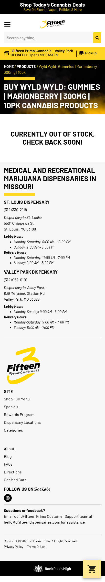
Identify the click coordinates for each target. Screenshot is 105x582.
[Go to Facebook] (8, 498)
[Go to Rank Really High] (52, 568)
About (9, 448)
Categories (13, 430)
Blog (8, 456)
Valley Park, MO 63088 (22, 299)
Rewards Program (19, 414)
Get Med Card (15, 479)
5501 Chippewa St (19, 223)
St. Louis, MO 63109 (20, 229)
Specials (11, 406)
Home (9, 66)
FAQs (8, 464)
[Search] (97, 37)
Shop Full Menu (17, 399)
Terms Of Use (36, 547)
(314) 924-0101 (15, 279)
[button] (7, 24)
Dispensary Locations (22, 422)
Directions (13, 472)
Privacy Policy (13, 547)
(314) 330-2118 (15, 209)
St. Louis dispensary (27, 202)
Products (26, 66)
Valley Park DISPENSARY (31, 272)
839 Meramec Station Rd (24, 293)
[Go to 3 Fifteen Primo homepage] (52, 24)
